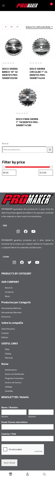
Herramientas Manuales (11, 312)
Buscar (5, 143)
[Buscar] (50, 149)
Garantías (9, 390)
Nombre (4, 416)
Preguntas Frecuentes (14, 378)
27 (17, 26)
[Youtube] (35, 233)
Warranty (9, 357)
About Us (9, 287)
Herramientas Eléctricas (11, 308)
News (7, 296)
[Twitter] (31, 264)
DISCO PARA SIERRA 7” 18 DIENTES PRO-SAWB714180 (27, 122)
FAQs (7, 349)
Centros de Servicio (13, 382)
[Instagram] (20, 233)
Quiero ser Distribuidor (14, 373)
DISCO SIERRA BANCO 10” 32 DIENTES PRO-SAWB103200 (10, 73)
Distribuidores (11, 369)
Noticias (4, 337)
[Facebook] (27, 233)
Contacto (5, 333)
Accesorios (6, 316)
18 (11, 26)
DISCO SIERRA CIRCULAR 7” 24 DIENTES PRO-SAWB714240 (38, 73)
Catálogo (8, 386)
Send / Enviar (9, 462)
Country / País (8, 433)
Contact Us (9, 291)
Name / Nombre (10, 407)
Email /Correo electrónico (15, 422)
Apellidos (32, 416)
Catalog (8, 353)
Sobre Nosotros (8, 328)
